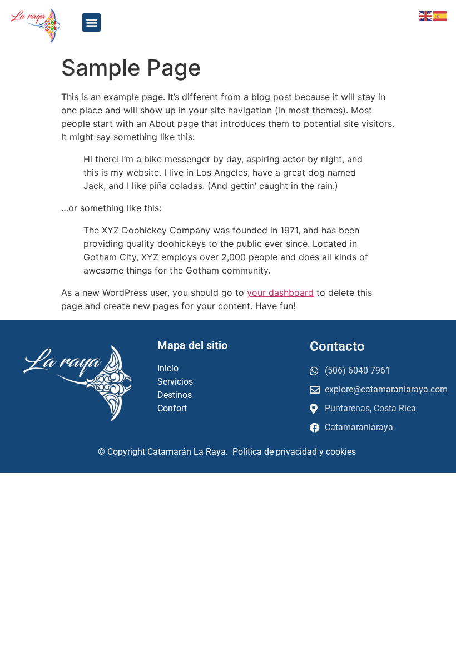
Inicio (169, 368)
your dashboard (280, 292)
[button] (91, 22)
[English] (426, 15)
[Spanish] (440, 15)
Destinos (174, 395)
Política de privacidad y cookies (295, 451)
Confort (173, 408)
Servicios (175, 381)
